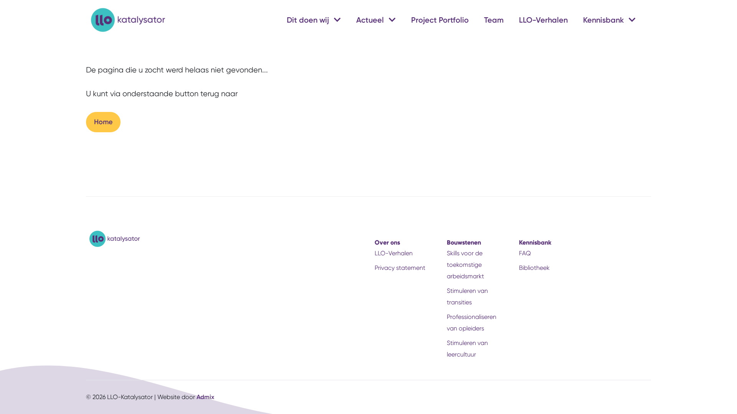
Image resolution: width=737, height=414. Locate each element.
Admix (205, 397)
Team (494, 20)
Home (103, 122)
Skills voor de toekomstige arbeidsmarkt (465, 265)
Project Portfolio (440, 20)
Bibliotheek (534, 267)
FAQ (525, 253)
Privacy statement (400, 267)
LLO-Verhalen (543, 20)
